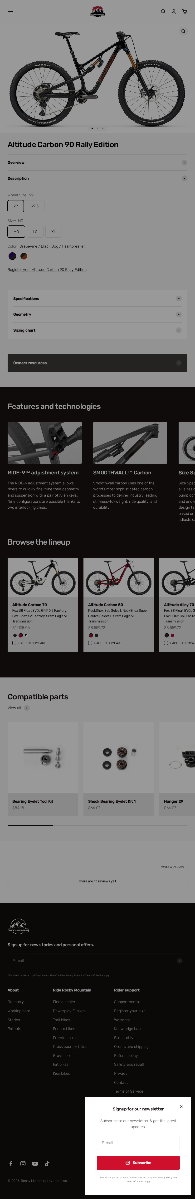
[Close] (181, 1106)
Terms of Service (135, 1181)
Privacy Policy (165, 1177)
